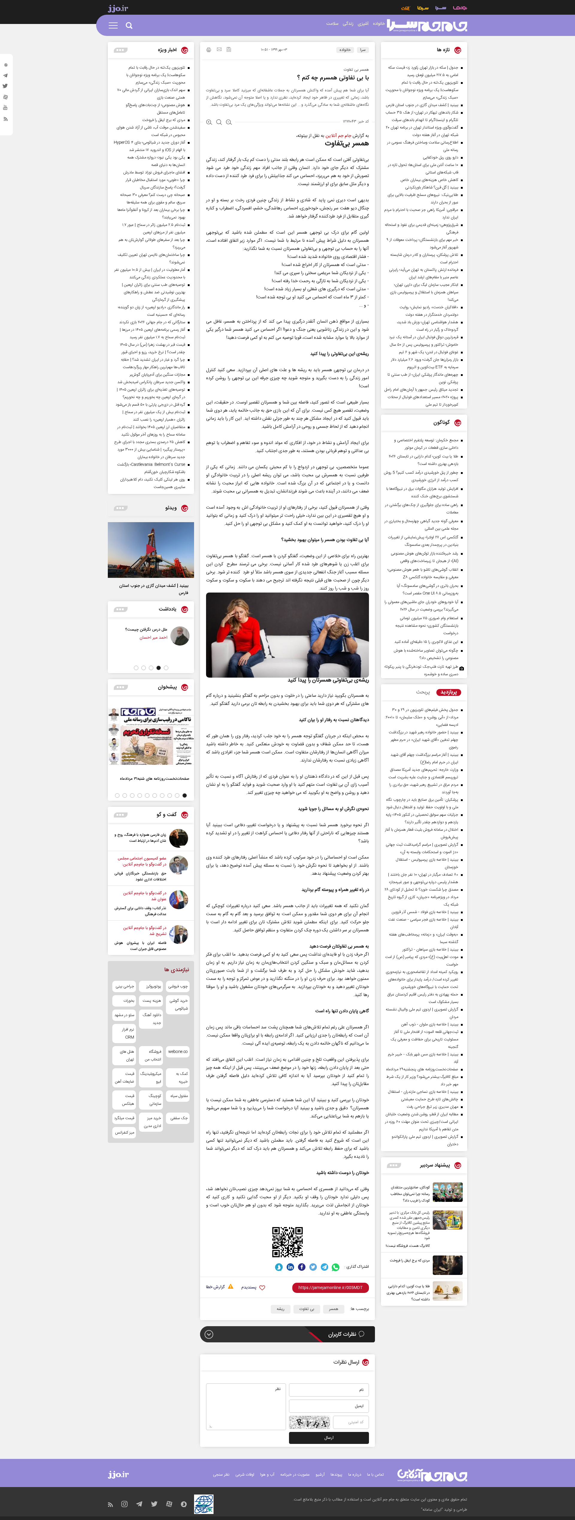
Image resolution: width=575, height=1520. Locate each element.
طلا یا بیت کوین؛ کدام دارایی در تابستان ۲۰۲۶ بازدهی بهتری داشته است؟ (408, 1293)
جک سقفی (179, 1118)
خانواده (345, 50)
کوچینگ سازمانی (155, 1100)
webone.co (178, 1051)
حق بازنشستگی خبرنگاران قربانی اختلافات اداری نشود (140, 877)
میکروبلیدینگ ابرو (151, 1078)
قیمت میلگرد (124, 1118)
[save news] (228, 50)
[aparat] (6, 98)
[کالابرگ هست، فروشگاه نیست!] (446, 1229)
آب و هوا (267, 1474)
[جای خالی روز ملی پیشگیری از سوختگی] (129, 636)
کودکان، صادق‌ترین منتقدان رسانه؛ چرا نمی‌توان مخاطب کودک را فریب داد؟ (410, 1194)
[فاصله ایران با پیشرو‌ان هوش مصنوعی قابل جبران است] (178, 938)
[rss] (6, 120)
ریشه (281, 1309)
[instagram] (6, 66)
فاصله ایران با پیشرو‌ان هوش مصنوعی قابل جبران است (140, 946)
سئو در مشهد (124, 1015)
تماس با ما (375, 1474)
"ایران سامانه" (432, 1510)
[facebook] (301, 1267)
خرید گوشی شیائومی (179, 1005)
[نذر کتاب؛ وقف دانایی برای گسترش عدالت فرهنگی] (178, 903)
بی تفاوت (306, 1309)
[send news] (219, 50)
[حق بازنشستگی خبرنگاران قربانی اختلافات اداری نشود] (178, 869)
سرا (363, 50)
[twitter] (6, 87)
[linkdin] (290, 1267)
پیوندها (336, 1474)
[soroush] (279, 1267)
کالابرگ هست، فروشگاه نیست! (408, 1246)
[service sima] (423, 9)
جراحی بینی (125, 986)
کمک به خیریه (182, 1078)
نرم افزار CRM (128, 1033)
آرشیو (320, 1474)
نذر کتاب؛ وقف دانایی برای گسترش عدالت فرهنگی (140, 911)
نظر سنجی (221, 1474)
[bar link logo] (118, 9)
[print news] (208, 50)
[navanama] (460, 9)
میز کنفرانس (124, 1132)
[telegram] (6, 77)
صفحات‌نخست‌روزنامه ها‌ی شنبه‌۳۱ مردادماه (154, 779)
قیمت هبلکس (128, 1100)
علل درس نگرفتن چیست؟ (182, 629)
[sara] (427, 25)
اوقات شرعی (244, 1474)
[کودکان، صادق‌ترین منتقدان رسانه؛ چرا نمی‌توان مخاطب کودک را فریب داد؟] (446, 1193)
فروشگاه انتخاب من (153, 1055)
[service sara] (440, 9)
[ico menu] (115, 25)
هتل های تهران (127, 1055)
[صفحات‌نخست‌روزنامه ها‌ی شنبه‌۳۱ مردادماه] (151, 736)
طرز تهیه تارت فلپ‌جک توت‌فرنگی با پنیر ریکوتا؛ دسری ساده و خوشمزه (421, 671)
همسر (333, 1309)
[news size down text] (229, 123)
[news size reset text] (219, 123)
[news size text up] (209, 123)
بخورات (128, 1001)
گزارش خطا (215, 1287)
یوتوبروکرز (153, 986)
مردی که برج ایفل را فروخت (410, 1261)
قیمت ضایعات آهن (124, 1078)
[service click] (406, 9)
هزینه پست (152, 1001)
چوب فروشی (178, 986)
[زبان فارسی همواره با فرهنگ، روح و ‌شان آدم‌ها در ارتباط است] (178, 838)
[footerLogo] (432, 1475)
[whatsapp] (336, 1267)
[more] (394, 1165)
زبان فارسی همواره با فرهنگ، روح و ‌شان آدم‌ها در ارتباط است (140, 838)
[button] (166, 668)
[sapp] (6, 109)
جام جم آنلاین (338, 136)
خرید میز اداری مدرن (152, 1122)
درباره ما (354, 1474)
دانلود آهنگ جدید (152, 1019)
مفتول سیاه (179, 1096)
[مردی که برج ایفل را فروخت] (446, 1265)
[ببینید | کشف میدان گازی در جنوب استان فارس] (151, 550)
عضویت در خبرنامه (295, 1474)
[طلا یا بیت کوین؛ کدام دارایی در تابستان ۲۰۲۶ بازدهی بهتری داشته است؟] (446, 1292)
